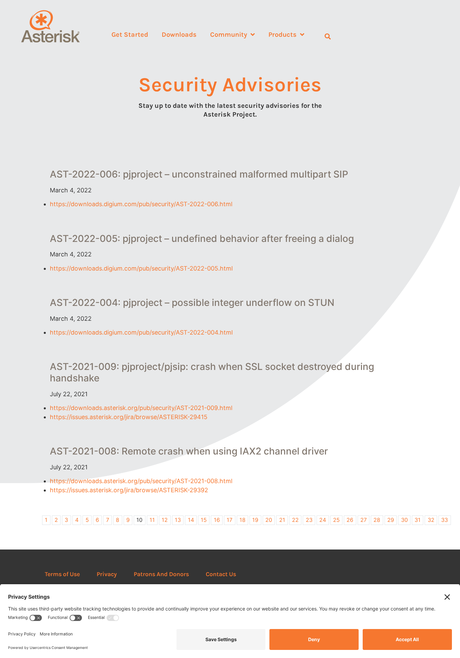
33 (444, 519)
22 (295, 519)
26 (350, 519)
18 (242, 519)
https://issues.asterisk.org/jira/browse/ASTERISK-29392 (129, 490)
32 (431, 519)
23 (309, 519)
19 (255, 519)
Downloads (179, 34)
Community (228, 34)
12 (165, 519)
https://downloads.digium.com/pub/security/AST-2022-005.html (141, 268)
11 (152, 519)
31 (418, 519)
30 (404, 519)
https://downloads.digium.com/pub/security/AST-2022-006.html (141, 204)
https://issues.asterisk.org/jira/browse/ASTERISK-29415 (128, 416)
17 (229, 519)
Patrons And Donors (161, 574)
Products (282, 34)
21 (282, 519)
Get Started (129, 34)
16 (217, 519)
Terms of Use (62, 574)
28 (376, 519)
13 (178, 519)
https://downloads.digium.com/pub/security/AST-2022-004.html (141, 332)
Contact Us (221, 574)
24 (322, 519)
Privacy (107, 574)
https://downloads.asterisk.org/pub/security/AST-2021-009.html (141, 407)
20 (268, 519)
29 (390, 519)
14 (191, 519)
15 (204, 519)
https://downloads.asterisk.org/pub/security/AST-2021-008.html (141, 480)
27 (363, 519)
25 (336, 519)
